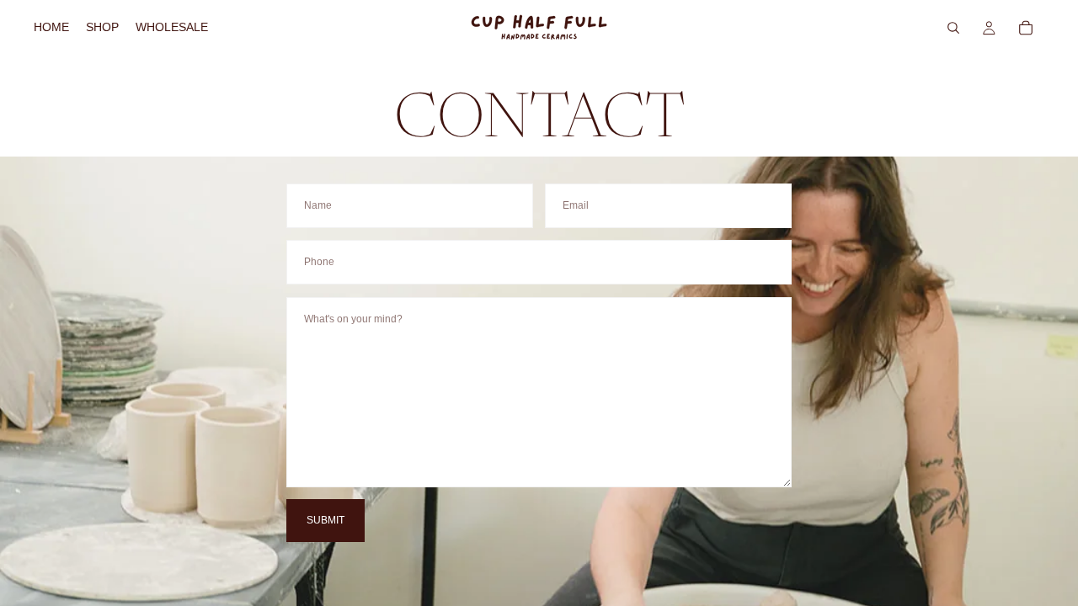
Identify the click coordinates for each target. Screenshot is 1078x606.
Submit (325, 520)
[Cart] (1025, 27)
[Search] (953, 27)
